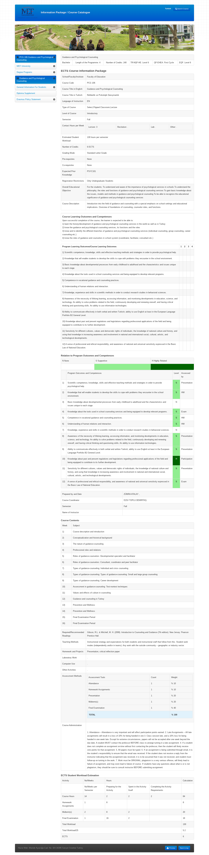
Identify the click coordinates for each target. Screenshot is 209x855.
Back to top (184, 848)
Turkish (168, 8)
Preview (172, 848)
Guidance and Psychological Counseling (31, 79)
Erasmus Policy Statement (29, 99)
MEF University (23, 66)
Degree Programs (24, 72)
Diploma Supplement (26, 93)
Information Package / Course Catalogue (65, 12)
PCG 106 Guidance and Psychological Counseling (35, 58)
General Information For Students (31, 87)
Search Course (182, 9)
